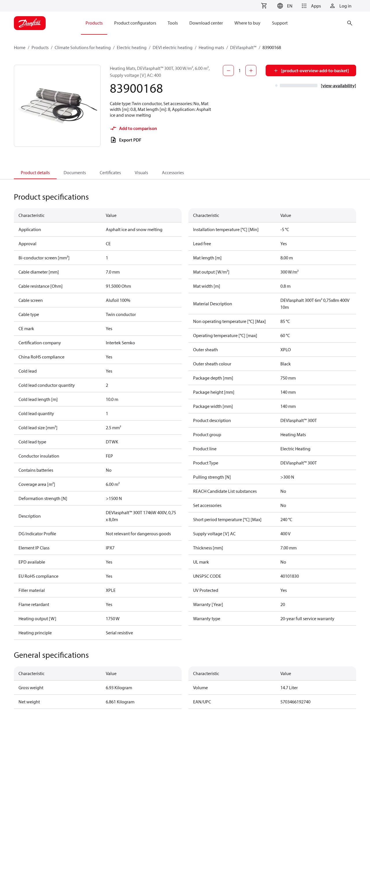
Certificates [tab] (110, 172)
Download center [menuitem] (206, 23)
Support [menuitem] (280, 23)
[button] (284, 5)
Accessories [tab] (173, 172)
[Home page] (30, 23)
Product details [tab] (35, 172)
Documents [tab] (75, 172)
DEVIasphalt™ (243, 47)
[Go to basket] (264, 5)
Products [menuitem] (94, 23)
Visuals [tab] (141, 172)
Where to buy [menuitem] (247, 23)
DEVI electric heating (173, 47)
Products (40, 47)
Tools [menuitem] (173, 23)
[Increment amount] (250, 70)
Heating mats (211, 47)
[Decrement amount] (228, 70)
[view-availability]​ (338, 85)
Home (19, 47)
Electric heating (132, 47)
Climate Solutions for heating (83, 47)
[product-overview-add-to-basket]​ (315, 70)
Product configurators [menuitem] (135, 23)
